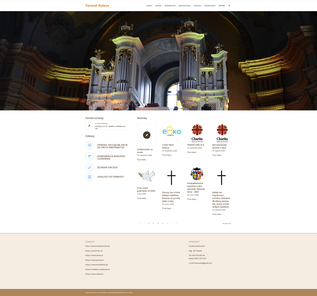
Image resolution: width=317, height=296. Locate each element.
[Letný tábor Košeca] (171, 133)
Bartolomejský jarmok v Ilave (219, 146)
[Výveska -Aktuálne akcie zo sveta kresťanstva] (90, 145)
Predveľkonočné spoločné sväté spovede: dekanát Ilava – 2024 (196, 187)
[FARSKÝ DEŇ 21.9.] (196, 133)
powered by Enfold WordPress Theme (120, 292)
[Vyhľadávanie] (229, 5)
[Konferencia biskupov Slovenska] (90, 156)
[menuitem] (149, 5)
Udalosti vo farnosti (110, 176)
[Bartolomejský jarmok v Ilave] (222, 133)
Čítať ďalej (141, 159)
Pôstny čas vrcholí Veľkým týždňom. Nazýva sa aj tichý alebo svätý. (171, 196)
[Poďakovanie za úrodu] (146, 135)
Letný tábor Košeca (168, 146)
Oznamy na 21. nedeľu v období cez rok (110, 127)
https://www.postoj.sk (94, 260)
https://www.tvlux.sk (93, 251)
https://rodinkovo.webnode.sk (97, 269)
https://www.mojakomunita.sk (97, 246)
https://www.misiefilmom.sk (96, 264)
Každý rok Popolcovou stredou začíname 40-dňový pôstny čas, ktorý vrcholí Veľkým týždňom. (221, 199)
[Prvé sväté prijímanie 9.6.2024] (146, 176)
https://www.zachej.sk (94, 274)
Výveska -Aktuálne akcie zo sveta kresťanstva (112, 146)
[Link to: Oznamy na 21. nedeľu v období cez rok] (89, 126)
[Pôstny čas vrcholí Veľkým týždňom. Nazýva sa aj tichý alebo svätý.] (171, 178)
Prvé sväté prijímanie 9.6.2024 (146, 189)
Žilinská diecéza (107, 167)
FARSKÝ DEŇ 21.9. (195, 144)
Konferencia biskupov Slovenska (111, 157)
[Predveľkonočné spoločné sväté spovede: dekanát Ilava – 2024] (196, 173)
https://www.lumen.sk (94, 255)
